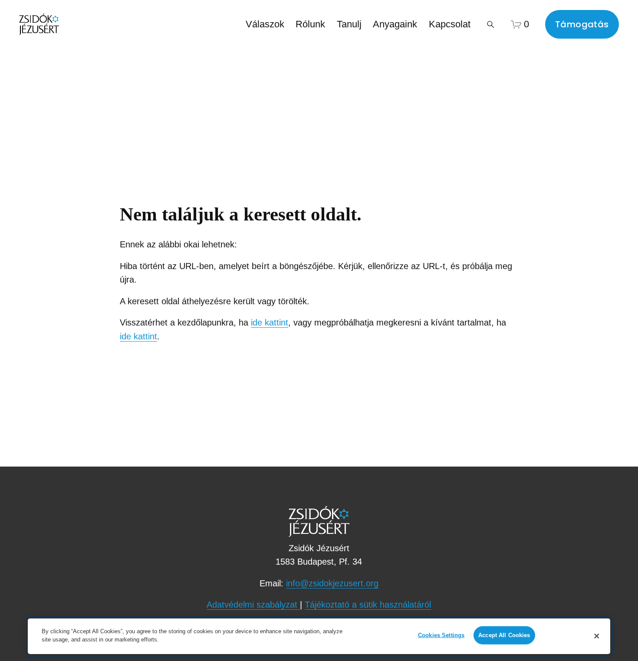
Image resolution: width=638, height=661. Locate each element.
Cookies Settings (441, 635)
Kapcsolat (449, 24)
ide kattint (269, 322)
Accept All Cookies (504, 635)
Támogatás (582, 24)
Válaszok (265, 24)
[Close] (596, 636)
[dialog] (319, 636)
